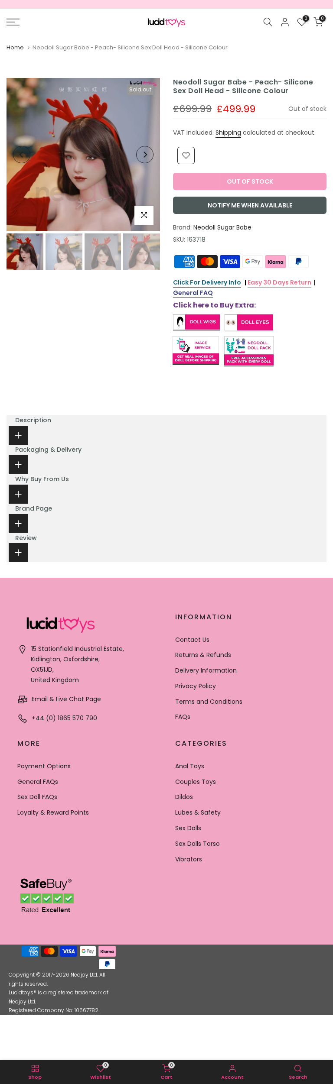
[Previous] (21, 154)
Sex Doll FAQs (37, 797)
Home (15, 47)
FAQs (182, 716)
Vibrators (188, 859)
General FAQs (37, 781)
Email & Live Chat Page (65, 699)
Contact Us (192, 639)
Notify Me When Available (250, 205)
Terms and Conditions (208, 701)
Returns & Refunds (203, 654)
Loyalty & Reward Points (53, 812)
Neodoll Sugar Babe (222, 227)
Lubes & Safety (198, 812)
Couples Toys (195, 781)
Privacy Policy (195, 686)
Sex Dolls (188, 828)
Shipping (228, 132)
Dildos (184, 797)
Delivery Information (206, 670)
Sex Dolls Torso (197, 843)
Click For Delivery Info (207, 282)
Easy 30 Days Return (279, 282)
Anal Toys (189, 766)
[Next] (144, 154)
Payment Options (44, 766)
